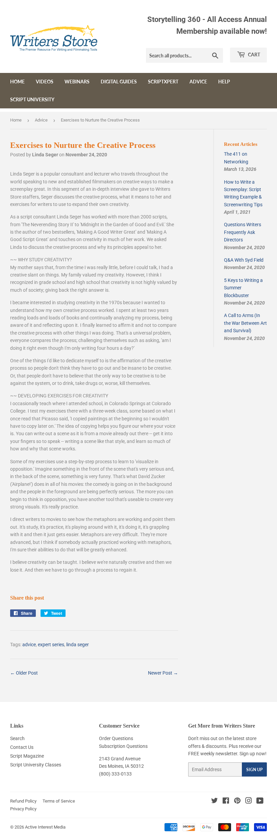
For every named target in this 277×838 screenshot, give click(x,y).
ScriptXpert (163, 81)
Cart (253, 54)
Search (17, 738)
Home (17, 81)
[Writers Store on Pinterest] (237, 801)
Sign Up (254, 769)
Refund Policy (23, 801)
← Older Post (24, 673)
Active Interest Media (45, 827)
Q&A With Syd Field (243, 260)
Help (224, 81)
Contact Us (21, 747)
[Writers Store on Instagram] (248, 801)
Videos (44, 81)
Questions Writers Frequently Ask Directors (242, 232)
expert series (51, 644)
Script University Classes (35, 764)
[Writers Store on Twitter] (214, 801)
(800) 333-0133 (115, 774)
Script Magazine (27, 756)
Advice (198, 81)
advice (29, 644)
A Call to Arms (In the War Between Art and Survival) (245, 323)
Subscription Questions (123, 746)
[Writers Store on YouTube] (259, 801)
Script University (32, 99)
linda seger (77, 644)
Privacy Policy (23, 808)
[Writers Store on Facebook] (225, 801)
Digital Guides (119, 81)
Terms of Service (59, 801)
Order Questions (116, 738)
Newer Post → (163, 673)
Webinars (77, 81)
